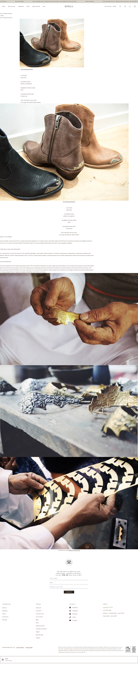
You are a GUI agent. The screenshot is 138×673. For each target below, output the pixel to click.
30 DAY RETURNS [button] (19, 1)
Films (37, 622)
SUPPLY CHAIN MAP (74, 550)
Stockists (4, 619)
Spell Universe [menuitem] (36, 6)
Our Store (38, 610)
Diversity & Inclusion (41, 628)
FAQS (3, 613)
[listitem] (69, 577)
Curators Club (40, 613)
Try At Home (39, 616)
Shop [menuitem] (3, 6)
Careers (38, 637)
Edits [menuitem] (28, 6)
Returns (4, 607)
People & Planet (40, 625)
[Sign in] (125, 6)
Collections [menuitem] (21, 6)
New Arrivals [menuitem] (11, 6)
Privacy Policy (20, 647)
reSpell (37, 631)
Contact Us (5, 616)
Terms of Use (29, 647)
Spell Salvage (39, 634)
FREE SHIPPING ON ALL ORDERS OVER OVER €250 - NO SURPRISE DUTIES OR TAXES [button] (54, 1)
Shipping (4, 610)
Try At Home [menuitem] (107, 6)
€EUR (114, 6)
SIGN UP (69, 592)
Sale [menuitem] (44, 6)
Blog (37, 619)
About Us (38, 607)
